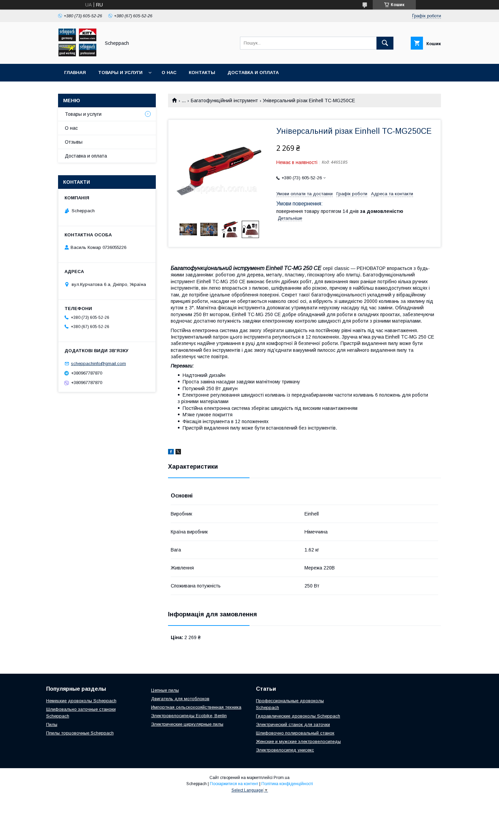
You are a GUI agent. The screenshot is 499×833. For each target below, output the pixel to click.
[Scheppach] (77, 55)
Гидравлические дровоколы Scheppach (298, 716)
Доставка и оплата (253, 72)
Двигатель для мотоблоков (180, 698)
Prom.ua (282, 777)
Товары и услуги (120, 72)
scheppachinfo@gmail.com (98, 363)
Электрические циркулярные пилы (187, 724)
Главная (75, 72)
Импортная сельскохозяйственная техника (196, 707)
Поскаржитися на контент (234, 783)
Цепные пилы (165, 690)
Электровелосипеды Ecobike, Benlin (189, 715)
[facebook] (171, 452)
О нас (169, 72)
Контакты (202, 72)
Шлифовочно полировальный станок (295, 733)
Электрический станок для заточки (293, 724)
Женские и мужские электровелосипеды (298, 741)
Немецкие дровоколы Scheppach (81, 700)
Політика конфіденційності (287, 783)
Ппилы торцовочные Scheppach (80, 733)
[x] (178, 452)
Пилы (51, 724)
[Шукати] (384, 43)
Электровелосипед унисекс (285, 750)
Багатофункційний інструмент (224, 100)
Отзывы (73, 142)
